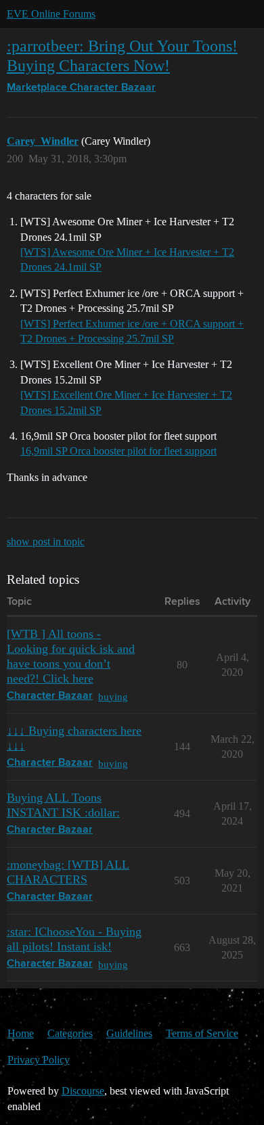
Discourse (83, 1091)
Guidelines (129, 1033)
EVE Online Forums (51, 14)
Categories (70, 1033)
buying (113, 696)
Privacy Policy (38, 1059)
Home (20, 1033)
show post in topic (46, 541)
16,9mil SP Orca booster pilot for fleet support (118, 451)
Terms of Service (202, 1033)
